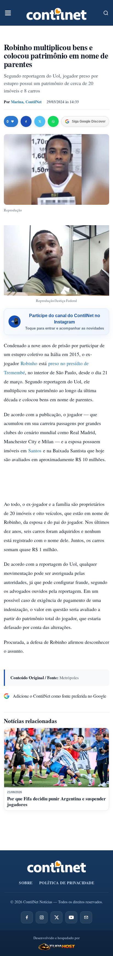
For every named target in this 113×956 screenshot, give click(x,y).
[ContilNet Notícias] (56, 13)
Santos (34, 450)
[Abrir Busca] (106, 13)
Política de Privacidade (66, 883)
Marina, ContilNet (26, 102)
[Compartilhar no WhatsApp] (53, 121)
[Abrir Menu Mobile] (8, 13)
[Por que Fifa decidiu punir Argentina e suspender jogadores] (56, 757)
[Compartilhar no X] (39, 121)
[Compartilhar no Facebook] (26, 121)
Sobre (26, 883)
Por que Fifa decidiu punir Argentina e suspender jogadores (56, 801)
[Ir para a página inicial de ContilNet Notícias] (56, 866)
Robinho (29, 363)
